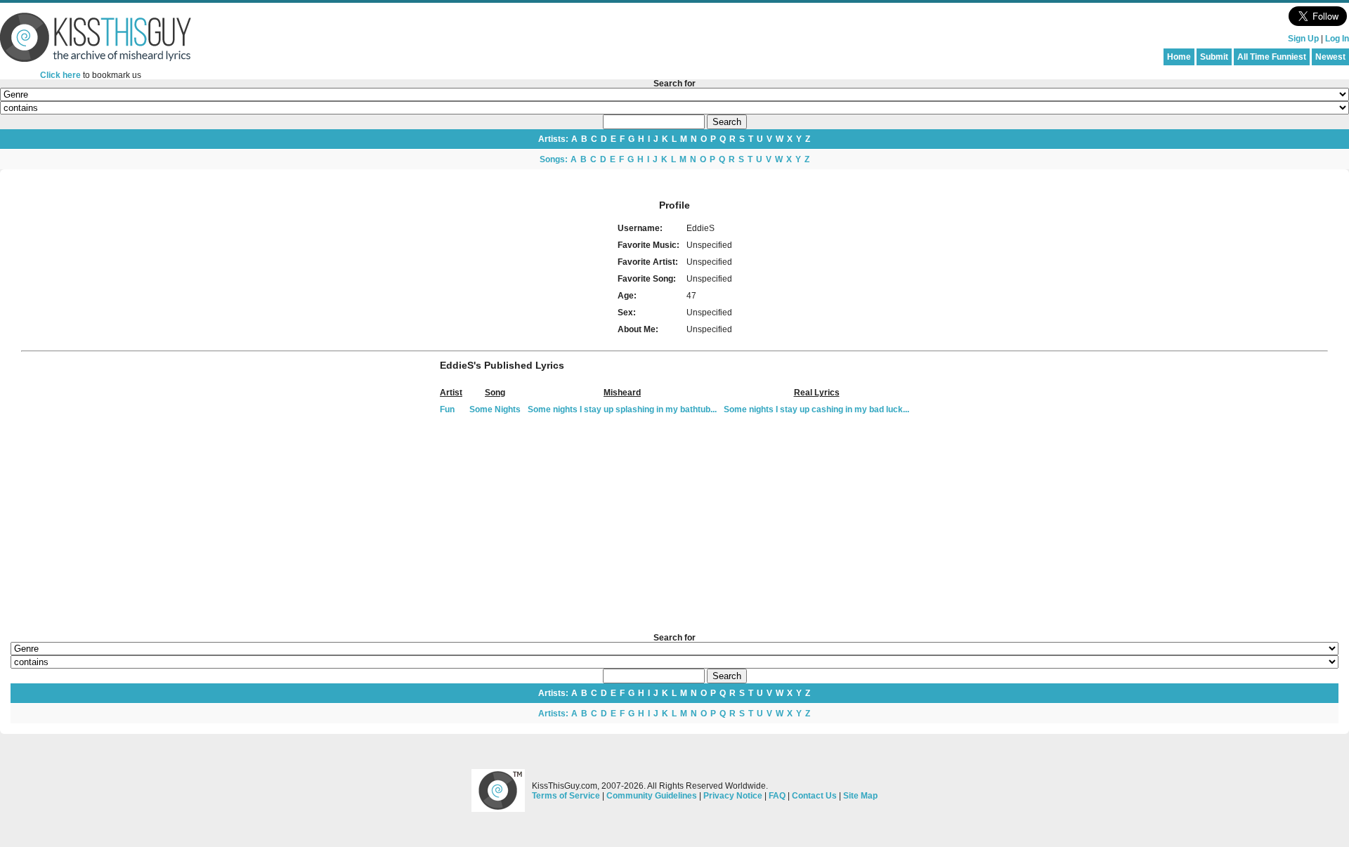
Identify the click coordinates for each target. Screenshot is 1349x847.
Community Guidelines (651, 796)
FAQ (777, 796)
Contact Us (814, 796)
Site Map (860, 796)
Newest (1330, 57)
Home (1179, 57)
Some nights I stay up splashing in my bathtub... (622, 409)
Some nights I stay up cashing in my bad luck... (816, 409)
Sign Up (1303, 39)
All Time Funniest (1271, 57)
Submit (1214, 57)
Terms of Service (566, 796)
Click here (60, 75)
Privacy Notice (732, 796)
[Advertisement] (674, 524)
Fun (447, 409)
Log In (1337, 39)
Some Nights (495, 409)
